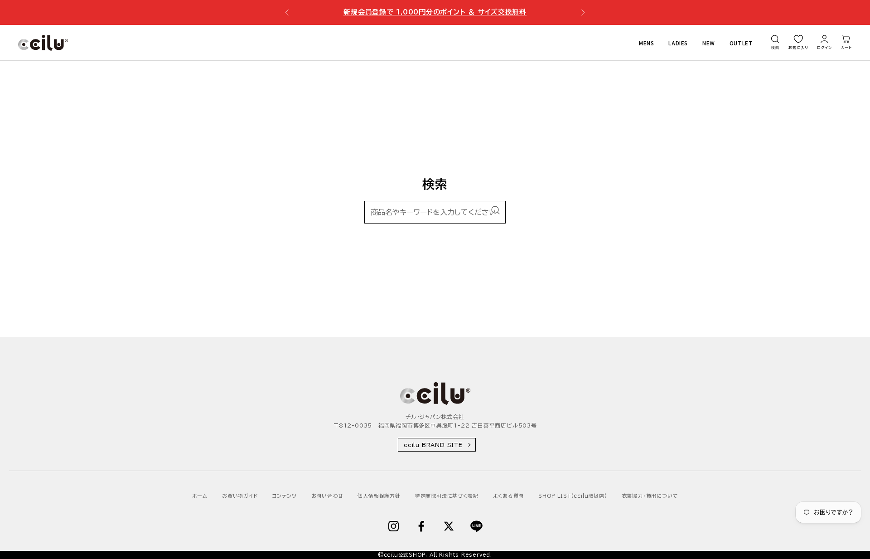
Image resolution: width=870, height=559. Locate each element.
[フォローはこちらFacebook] (421, 526)
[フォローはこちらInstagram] (393, 526)
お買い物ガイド (240, 495)
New (708, 42)
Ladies (678, 42)
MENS (646, 42)
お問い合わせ (327, 495)
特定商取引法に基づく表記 (446, 495)
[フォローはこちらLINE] (476, 526)
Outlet (741, 42)
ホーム (200, 495)
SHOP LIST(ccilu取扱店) (572, 495)
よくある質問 (508, 495)
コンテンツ (284, 495)
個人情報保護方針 (379, 495)
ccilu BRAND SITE (433, 444)
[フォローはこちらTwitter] (448, 526)
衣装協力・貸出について (650, 495)
